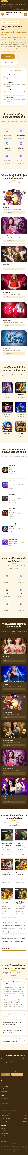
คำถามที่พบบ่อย (4, 1133)
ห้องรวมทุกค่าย (4, 1101)
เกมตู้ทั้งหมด (3, 1089)
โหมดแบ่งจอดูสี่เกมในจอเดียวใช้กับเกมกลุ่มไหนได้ (14, 1015)
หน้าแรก (2, 1083)
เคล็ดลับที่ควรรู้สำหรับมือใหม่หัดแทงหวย (20, 845)
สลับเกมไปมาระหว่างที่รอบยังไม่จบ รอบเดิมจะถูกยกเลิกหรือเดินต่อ (14, 1032)
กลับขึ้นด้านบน (4, 1136)
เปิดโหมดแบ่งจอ (9, 62)
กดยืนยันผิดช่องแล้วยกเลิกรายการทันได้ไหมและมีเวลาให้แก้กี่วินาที (14, 1023)
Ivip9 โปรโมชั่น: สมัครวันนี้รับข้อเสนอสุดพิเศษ (20, 903)
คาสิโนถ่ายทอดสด (4, 1091)
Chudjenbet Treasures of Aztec (12, 1141)
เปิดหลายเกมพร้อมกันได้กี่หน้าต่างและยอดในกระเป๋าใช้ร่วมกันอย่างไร (14, 983)
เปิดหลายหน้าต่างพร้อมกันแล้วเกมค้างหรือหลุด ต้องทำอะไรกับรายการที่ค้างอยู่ (14, 1040)
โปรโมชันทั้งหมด (4, 1098)
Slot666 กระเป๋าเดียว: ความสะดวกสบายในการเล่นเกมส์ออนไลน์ (14, 938)
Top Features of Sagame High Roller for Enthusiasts (14, 925)
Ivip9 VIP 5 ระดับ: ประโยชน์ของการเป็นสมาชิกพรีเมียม (7, 845)
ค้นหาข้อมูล (3, 1130)
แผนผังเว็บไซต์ (4, 1128)
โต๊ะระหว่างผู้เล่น (4, 1086)
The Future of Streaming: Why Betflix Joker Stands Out (14, 941)
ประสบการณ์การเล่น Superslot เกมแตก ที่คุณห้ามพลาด (14, 928)
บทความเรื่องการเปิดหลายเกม (7, 1106)
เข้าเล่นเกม (7, 57)
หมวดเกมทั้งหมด (4, 1103)
